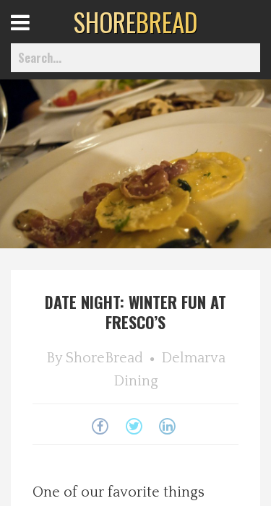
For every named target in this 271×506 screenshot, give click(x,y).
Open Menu (38, 35)
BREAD (135, 22)
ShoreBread (104, 358)
